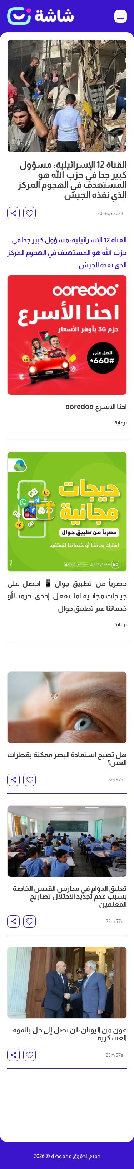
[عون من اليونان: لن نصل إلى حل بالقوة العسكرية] (67, 983)
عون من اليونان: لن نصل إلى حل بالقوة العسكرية (70, 1034)
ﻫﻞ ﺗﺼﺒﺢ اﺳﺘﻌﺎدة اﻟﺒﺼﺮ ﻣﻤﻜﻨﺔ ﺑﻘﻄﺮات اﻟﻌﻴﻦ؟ (67, 758)
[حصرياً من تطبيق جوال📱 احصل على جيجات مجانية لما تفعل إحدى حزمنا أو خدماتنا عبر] (67, 512)
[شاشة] (40, 16)
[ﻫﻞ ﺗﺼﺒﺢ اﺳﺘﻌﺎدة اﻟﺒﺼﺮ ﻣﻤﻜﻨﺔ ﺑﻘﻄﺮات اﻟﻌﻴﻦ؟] (67, 707)
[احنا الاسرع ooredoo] (67, 335)
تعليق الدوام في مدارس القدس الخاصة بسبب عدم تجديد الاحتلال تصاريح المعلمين (70, 896)
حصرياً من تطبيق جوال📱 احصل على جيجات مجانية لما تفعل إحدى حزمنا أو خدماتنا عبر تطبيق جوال (67, 595)
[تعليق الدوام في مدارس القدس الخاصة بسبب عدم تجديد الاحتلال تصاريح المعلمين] (67, 841)
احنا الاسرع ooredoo (96, 406)
